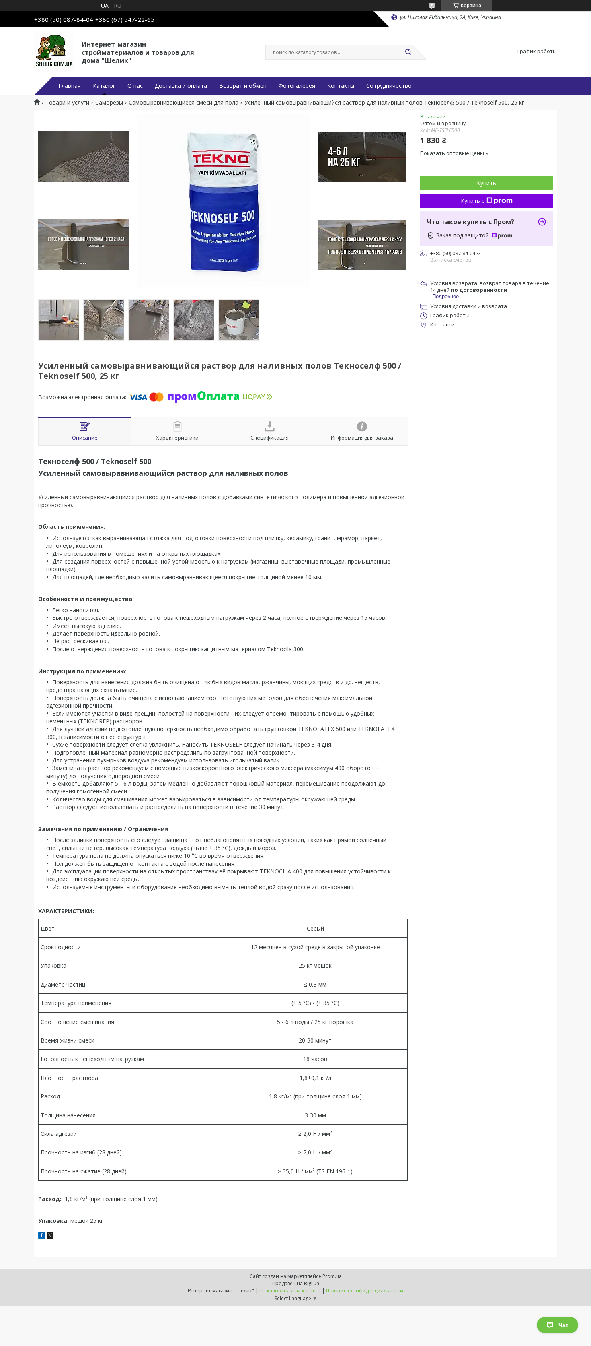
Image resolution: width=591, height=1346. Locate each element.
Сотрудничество (389, 86)
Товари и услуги (67, 102)
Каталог (104, 86)
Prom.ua (332, 1276)
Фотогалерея (297, 86)
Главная (69, 86)
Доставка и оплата (181, 86)
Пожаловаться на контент (290, 1290)
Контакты (340, 86)
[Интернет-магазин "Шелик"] (54, 51)
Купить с (472, 200)
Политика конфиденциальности (364, 1290)
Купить (486, 183)
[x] (50, 1236)
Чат (563, 1325)
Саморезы (109, 102)
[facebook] (41, 1236)
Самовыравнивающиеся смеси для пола (183, 102)
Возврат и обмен (243, 86)
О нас (135, 86)
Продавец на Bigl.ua (295, 1283)
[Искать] (408, 52)
